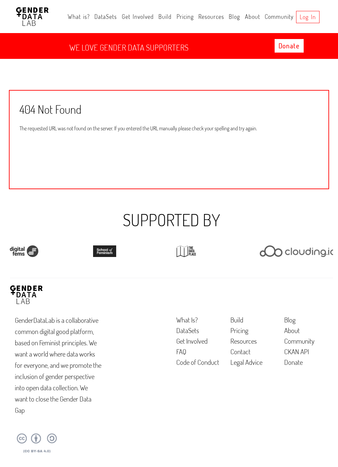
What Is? (187, 319)
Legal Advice (246, 362)
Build (165, 16)
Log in (308, 17)
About (252, 16)
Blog (234, 16)
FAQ (181, 351)
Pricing (185, 16)
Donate (289, 45)
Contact (240, 351)
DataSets (105, 16)
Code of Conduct (197, 362)
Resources (211, 16)
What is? (79, 16)
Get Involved (138, 16)
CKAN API (296, 351)
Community (279, 16)
